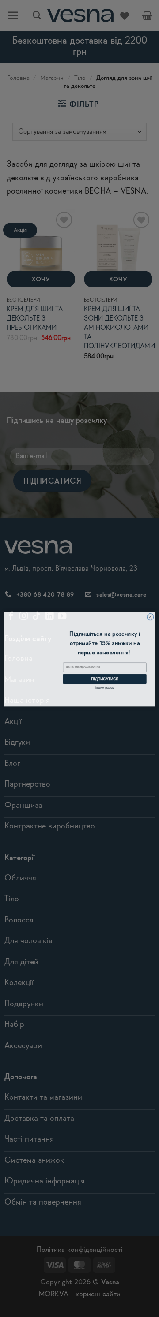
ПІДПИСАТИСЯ (105, 678)
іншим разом (104, 686)
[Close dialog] (150, 616)
